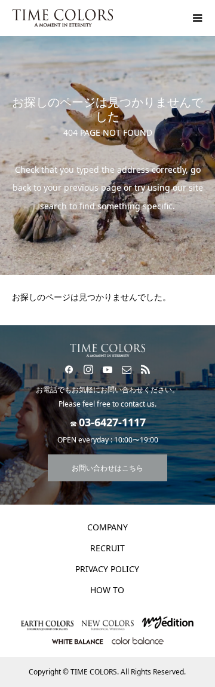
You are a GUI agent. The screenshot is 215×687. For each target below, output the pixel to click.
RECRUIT (107, 548)
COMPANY (107, 527)
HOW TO (107, 590)
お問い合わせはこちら (107, 468)
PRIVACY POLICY (107, 569)
